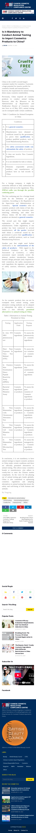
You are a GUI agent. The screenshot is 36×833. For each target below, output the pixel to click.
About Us (16, 830)
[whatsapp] (30, 592)
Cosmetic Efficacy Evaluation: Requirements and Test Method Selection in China (24, 624)
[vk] (30, 597)
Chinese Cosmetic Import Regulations (13, 760)
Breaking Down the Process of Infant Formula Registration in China (23, 636)
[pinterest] (22, 597)
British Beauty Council (16, 757)
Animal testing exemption (21, 500)
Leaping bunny (17, 502)
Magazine (5, 766)
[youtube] (5, 597)
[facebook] (12, 18)
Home (4, 26)
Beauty (5, 757)
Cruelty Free (7, 502)
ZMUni (8, 26)
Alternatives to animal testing (16, 498)
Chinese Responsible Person (11, 763)
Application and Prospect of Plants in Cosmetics (21, 798)
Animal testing (8, 500)
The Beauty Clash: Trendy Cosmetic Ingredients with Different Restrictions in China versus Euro (24, 649)
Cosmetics (25, 763)
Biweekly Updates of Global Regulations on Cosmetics (20, 789)
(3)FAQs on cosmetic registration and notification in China (22, 816)
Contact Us (24, 830)
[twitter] (16, 18)
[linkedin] (24, 18)
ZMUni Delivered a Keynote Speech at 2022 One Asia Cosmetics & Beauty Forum (20, 808)
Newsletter (20, 766)
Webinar (28, 766)
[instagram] (20, 18)
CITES (26, 757)
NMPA (13, 766)
